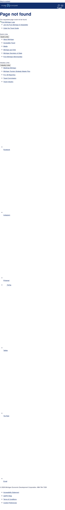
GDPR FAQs (7, 496)
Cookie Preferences (10, 503)
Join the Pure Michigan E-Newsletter (15, 25)
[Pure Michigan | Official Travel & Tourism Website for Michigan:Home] (10, 5)
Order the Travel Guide (11, 28)
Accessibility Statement (11, 492)
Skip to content (5, 1)
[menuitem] (34, 502)
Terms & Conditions (10, 499)
